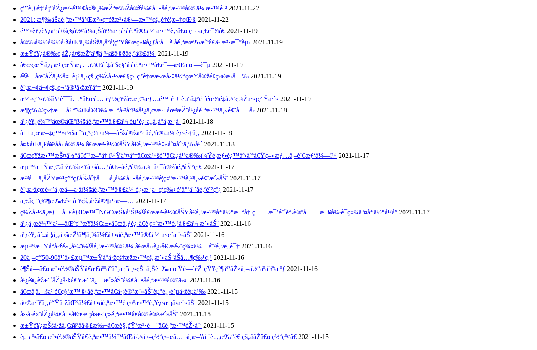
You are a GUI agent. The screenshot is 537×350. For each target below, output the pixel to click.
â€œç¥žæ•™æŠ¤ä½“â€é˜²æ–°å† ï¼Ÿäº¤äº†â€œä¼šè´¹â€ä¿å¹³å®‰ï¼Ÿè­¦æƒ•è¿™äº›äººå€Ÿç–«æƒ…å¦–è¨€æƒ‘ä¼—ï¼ (178, 155)
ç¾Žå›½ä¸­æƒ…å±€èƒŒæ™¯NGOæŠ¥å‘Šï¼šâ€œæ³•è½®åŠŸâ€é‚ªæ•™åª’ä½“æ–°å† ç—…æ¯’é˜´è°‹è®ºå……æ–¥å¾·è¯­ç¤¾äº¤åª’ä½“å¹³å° (208, 212)
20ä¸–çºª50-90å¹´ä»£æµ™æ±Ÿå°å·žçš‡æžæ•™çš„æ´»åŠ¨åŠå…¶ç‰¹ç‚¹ (116, 257)
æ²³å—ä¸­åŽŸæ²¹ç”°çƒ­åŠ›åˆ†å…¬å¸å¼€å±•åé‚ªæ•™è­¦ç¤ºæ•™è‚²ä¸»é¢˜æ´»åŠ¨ (124, 178)
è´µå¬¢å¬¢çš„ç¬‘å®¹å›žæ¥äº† (60, 87)
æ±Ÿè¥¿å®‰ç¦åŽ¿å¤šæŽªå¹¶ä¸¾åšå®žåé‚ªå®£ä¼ (88, 53)
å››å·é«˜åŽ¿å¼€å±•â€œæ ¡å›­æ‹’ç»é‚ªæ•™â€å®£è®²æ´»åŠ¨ (99, 314)
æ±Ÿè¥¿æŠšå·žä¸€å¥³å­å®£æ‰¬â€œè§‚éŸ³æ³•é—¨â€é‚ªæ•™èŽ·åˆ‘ (111, 325)
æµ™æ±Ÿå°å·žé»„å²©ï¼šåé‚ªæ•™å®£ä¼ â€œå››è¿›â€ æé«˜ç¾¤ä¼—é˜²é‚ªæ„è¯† (130, 246)
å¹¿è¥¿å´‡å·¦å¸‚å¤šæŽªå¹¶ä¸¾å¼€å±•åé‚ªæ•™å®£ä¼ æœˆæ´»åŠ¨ (106, 234)
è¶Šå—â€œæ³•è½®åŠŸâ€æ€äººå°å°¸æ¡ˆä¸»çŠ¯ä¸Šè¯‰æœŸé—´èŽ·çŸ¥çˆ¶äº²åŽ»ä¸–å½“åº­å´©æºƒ (152, 268)
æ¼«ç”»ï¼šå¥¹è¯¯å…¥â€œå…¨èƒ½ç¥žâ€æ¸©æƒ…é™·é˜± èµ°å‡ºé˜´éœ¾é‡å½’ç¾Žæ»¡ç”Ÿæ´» (149, 98)
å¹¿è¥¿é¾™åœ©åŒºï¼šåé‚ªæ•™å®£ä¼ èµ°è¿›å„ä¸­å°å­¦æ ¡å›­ (100, 121)
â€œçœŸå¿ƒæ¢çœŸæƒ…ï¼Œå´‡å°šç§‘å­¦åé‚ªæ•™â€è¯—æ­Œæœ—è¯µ (115, 64)
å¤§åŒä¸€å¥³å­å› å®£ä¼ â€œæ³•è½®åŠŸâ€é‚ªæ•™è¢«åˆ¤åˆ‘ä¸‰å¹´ (111, 144)
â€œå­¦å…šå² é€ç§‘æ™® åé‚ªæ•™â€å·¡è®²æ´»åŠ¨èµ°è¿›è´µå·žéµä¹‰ (113, 291)
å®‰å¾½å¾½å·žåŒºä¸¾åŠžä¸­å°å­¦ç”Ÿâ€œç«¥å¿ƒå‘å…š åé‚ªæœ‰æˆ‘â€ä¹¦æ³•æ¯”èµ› (135, 42)
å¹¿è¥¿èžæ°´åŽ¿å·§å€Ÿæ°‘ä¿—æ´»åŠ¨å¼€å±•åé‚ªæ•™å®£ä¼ (104, 280)
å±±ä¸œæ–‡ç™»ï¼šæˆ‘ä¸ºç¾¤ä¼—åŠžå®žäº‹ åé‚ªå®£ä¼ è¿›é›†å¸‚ (110, 132)
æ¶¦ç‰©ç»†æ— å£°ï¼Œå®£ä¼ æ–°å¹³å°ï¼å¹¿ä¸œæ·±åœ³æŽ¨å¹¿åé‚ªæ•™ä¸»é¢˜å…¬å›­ (137, 110)
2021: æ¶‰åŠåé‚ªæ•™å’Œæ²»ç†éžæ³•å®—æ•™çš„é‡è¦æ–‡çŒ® (108, 19)
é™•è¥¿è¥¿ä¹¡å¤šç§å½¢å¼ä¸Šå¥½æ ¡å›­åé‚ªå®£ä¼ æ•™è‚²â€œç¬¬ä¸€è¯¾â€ (123, 30)
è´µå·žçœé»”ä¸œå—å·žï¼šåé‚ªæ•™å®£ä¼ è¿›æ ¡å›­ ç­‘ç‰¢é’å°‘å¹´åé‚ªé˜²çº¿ (120, 189)
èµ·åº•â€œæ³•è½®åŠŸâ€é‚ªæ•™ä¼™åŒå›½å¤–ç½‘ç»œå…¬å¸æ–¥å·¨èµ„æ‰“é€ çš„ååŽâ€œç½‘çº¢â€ (158, 336)
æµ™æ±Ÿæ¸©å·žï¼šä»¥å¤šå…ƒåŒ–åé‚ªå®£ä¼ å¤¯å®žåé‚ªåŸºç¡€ (111, 166)
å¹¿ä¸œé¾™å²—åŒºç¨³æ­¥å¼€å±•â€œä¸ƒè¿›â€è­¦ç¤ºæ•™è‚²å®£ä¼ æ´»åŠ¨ (119, 223)
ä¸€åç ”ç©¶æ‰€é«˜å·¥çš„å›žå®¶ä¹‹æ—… (77, 200)
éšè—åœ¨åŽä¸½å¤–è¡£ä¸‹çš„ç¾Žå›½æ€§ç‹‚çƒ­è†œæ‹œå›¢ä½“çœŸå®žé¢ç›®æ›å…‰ (134, 76)
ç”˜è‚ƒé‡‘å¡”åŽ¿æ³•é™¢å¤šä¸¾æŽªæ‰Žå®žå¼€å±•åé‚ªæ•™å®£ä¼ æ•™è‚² (123, 8)
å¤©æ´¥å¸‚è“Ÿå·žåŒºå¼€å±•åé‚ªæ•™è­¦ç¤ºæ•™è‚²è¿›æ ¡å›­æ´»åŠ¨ (108, 302)
